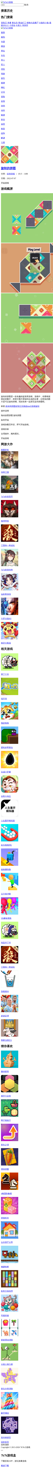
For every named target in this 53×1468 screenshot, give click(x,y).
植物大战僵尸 (32, 23)
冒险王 (4, 23)
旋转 (37, 406)
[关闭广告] (2, 1450)
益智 (17, 406)
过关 (21, 406)
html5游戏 (31, 406)
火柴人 (19, 25)
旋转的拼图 (8, 168)
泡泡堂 (25, 25)
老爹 (9, 23)
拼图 (13, 406)
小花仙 (12, 25)
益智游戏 (11, 174)
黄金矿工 (22, 23)
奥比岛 (15, 23)
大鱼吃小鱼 (44, 23)
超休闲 (8, 406)
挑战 (25, 406)
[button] (5, 1466)
